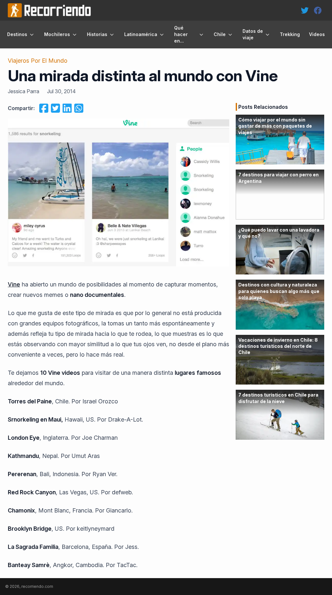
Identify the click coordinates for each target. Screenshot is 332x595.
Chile (220, 34)
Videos (317, 34)
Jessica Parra (23, 91)
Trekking (290, 34)
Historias (97, 34)
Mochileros (57, 34)
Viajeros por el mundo (37, 60)
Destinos (17, 34)
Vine (14, 284)
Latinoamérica (140, 34)
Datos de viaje (253, 34)
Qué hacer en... (181, 34)
